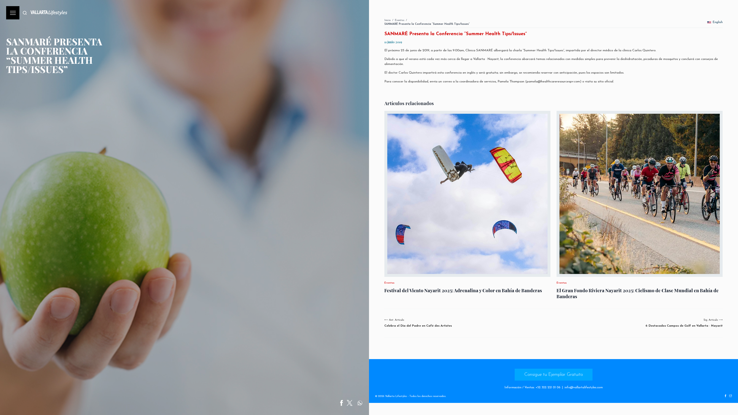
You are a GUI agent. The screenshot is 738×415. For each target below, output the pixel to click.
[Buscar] (25, 12)
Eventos (399, 20)
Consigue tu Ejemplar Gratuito (553, 374)
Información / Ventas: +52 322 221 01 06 (532, 387)
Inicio (387, 20)
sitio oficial (605, 81)
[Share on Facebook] (341, 403)
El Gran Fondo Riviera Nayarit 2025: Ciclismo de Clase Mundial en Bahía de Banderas (638, 293)
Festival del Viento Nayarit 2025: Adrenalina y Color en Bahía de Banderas (463, 290)
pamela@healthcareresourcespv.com (553, 81)
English (718, 22)
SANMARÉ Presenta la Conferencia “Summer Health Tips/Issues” (427, 24)
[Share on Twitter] (349, 403)
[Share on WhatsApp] (360, 403)
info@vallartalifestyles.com (583, 387)
